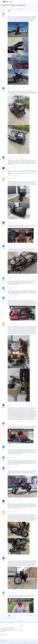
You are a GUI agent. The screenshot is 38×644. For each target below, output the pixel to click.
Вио (3, 425)
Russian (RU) (3, 642)
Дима (3, 594)
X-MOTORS (10, 93)
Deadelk (3, 180)
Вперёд (13, 10)
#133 (36, 424)
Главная (20, 627)
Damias (3, 325)
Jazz (3, 159)
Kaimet (3, 15)
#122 (36, 89)
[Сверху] (35, 642)
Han (3, 513)
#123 (36, 158)
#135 (36, 458)
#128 (36, 279)
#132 (36, 406)
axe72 (3, 502)
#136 (36, 469)
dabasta (3, 459)
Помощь (31, 642)
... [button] (5, 10)
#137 (36, 502)
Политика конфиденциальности (25, 642)
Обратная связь (21, 630)
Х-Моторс (11, 16)
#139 (36, 559)
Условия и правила (17, 642)
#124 (36, 169)
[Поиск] (36, 1)
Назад (2, 10)
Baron (3, 448)
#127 (36, 247)
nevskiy (3, 299)
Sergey (2, 6)
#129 (36, 289)
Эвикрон (3, 224)
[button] (1, 1)
